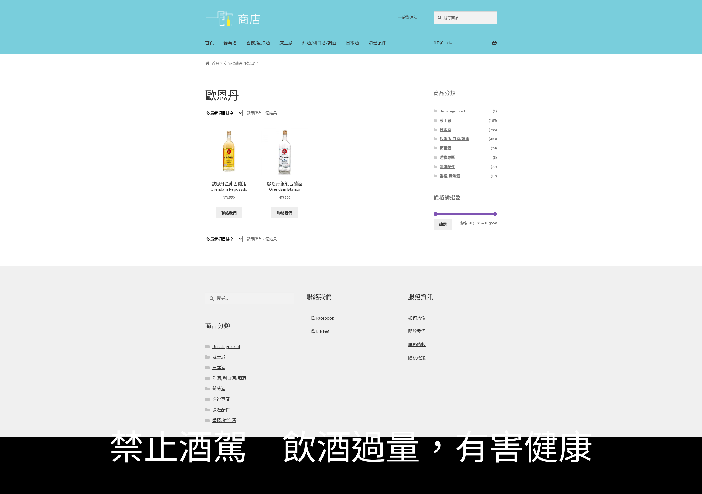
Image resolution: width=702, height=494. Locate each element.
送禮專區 (447, 157)
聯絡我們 (229, 212)
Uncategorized (452, 111)
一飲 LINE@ (318, 331)
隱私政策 (417, 357)
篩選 (443, 224)
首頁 (209, 42)
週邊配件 (377, 42)
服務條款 (417, 344)
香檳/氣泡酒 (258, 42)
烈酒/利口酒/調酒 (319, 42)
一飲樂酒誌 (407, 17)
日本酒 (352, 42)
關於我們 (417, 331)
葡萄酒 (230, 42)
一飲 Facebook (320, 318)
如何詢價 (417, 318)
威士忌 (286, 42)
